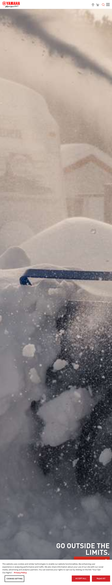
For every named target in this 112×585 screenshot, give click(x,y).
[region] (56, 572)
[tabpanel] (56, 291)
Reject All (101, 578)
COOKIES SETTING (14, 578)
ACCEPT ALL (80, 578)
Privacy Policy (20, 572)
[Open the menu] (103, 4)
